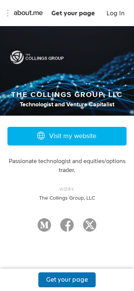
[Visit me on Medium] (44, 228)
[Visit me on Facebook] (67, 228)
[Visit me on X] (89, 228)
